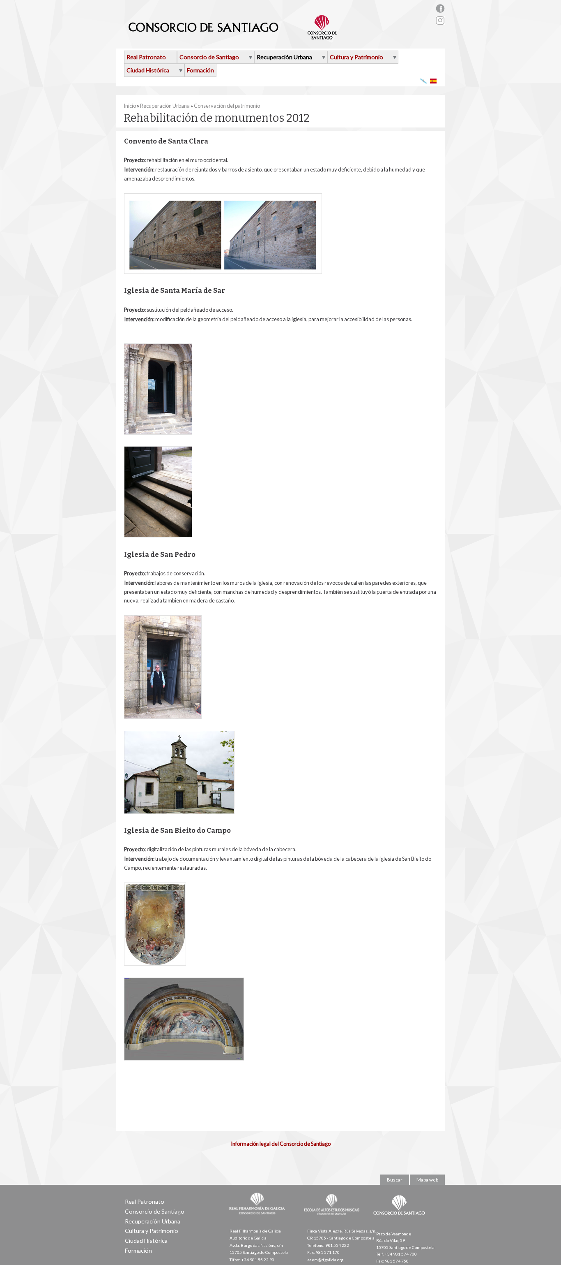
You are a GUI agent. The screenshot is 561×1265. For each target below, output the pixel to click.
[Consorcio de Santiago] (400, 1220)
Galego (423, 80)
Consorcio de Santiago (209, 56)
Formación (200, 70)
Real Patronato (146, 56)
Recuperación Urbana (284, 56)
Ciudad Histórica (147, 70)
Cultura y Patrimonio (356, 56)
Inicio (130, 105)
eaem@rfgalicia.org (325, 1259)
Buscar (394, 1179)
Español (433, 80)
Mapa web (427, 1179)
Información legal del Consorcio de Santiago (281, 1143)
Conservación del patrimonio (227, 105)
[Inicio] (233, 36)
